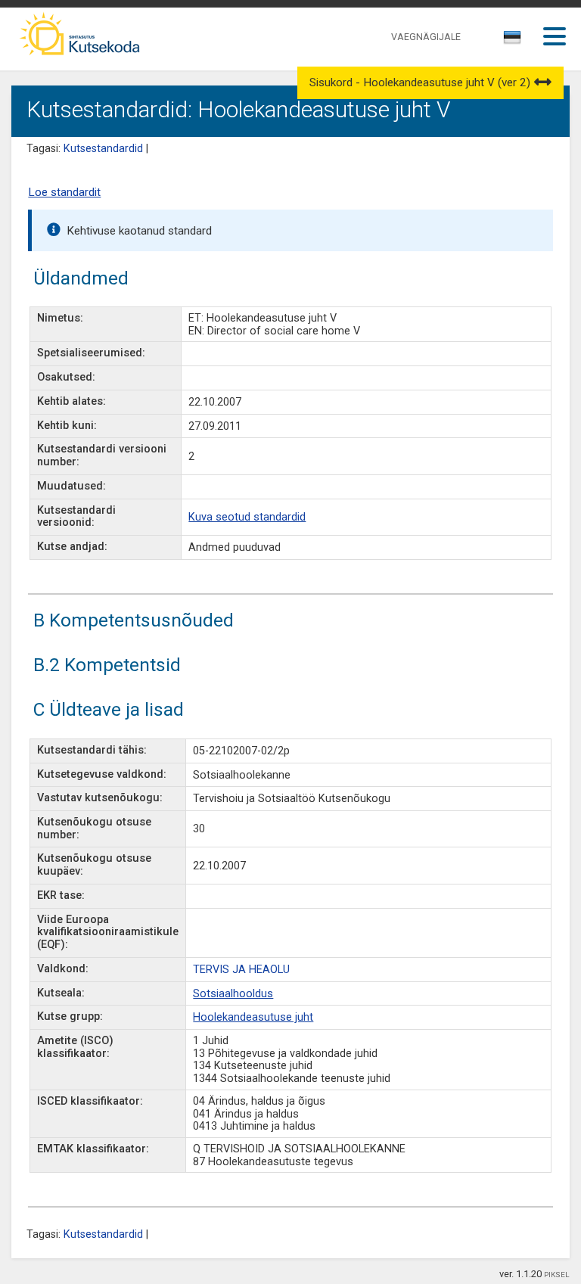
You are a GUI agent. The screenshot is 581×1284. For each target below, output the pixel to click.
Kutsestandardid (103, 148)
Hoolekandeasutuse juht (253, 1017)
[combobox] (513, 41)
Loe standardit (64, 192)
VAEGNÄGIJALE (426, 36)
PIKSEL (557, 1274)
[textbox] (510, 40)
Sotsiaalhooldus (233, 993)
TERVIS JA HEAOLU (241, 969)
